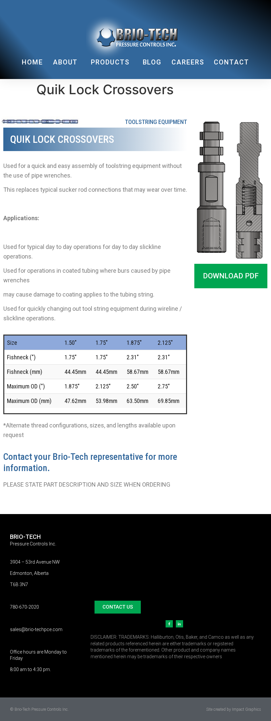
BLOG (152, 62)
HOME (32, 62)
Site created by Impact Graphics (233, 709)
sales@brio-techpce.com (36, 629)
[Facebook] (169, 623)
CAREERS (188, 62)
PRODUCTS (110, 62)
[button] (230, 276)
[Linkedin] (179, 623)
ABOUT (65, 62)
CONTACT (231, 62)
